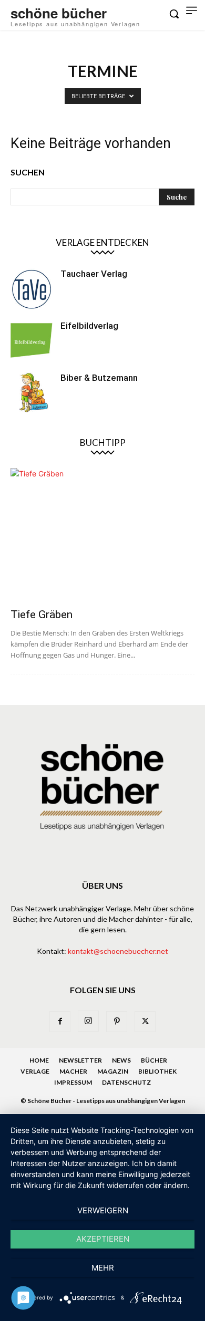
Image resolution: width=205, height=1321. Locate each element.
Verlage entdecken (102, 242)
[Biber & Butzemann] (32, 393)
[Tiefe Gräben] (102, 534)
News (121, 1060)
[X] (145, 1021)
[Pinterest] (116, 1021)
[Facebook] (59, 1021)
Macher (73, 1071)
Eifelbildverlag (89, 325)
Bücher (154, 1060)
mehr (102, 1268)
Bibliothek (157, 1071)
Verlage (34, 1071)
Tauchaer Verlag (93, 273)
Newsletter (80, 1060)
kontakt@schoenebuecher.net (118, 950)
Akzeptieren (102, 1239)
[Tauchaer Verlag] (32, 289)
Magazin (112, 1071)
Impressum (73, 1082)
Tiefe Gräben (42, 614)
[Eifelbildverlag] (32, 341)
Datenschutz (126, 1082)
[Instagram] (88, 1021)
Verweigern (102, 1210)
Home (39, 1060)
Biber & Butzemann (99, 377)
